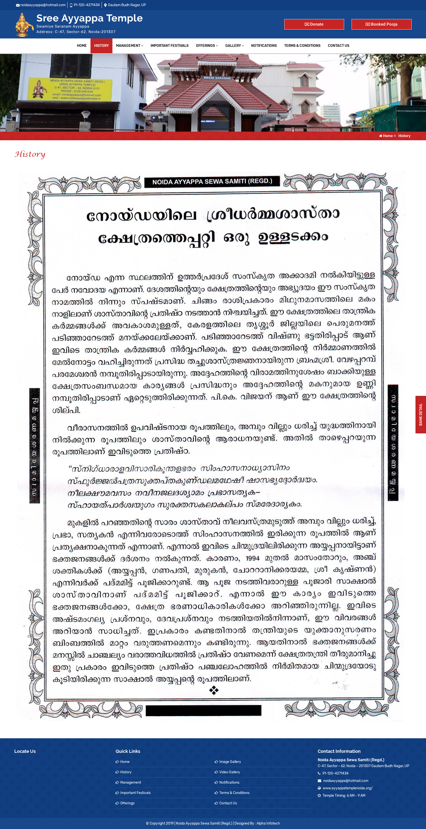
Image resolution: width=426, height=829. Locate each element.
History (101, 46)
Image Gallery (230, 762)
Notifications (264, 46)
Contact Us (338, 46)
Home (82, 46)
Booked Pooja (383, 24)
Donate (316, 24)
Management (128, 46)
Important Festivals (170, 46)
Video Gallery (229, 772)
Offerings (206, 46)
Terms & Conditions (302, 46)
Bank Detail (421, 415)
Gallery (233, 46)
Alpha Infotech (268, 823)
